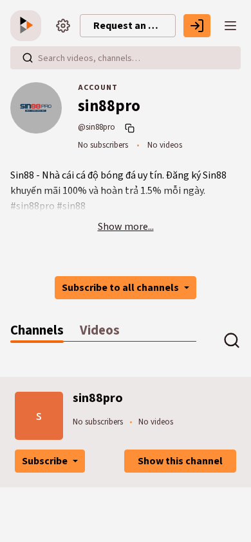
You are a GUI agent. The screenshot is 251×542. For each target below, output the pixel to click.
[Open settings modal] (63, 25)
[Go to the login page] (196, 25)
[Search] (27, 57)
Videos (100, 330)
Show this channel (180, 461)
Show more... (126, 227)
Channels (37, 330)
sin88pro (98, 398)
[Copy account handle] (131, 127)
